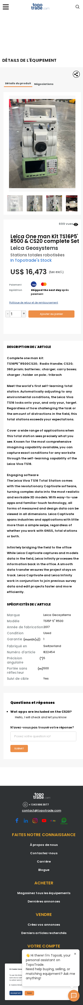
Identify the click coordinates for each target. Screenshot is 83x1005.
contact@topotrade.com (41, 811)
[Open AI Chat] (74, 996)
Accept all (16, 993)
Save (29, 993)
